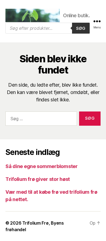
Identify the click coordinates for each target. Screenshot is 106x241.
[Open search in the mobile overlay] (47, 28)
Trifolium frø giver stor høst (37, 179)
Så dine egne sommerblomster (41, 166)
